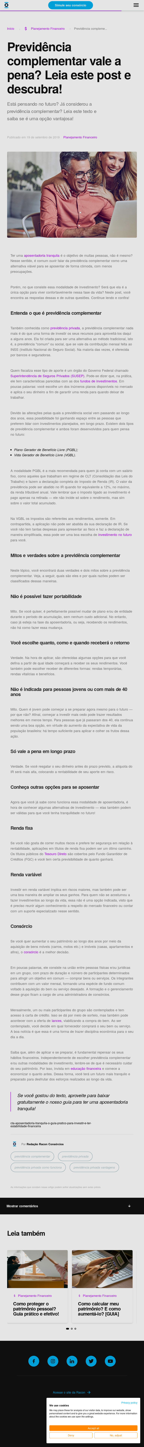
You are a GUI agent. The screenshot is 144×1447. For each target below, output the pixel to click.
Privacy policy (129, 1402)
